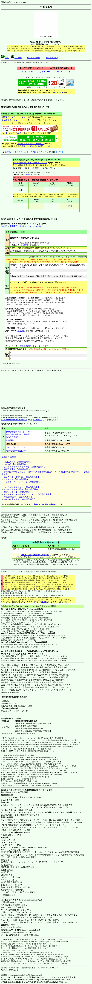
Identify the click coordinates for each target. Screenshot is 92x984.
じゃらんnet (45, 71)
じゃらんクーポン (9, 120)
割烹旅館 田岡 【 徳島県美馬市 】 (18, 497)
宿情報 (28, 174)
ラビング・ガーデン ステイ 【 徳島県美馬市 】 (24, 482)
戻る (7, 58)
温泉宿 (22, 226)
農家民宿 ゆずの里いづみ (17, 451)
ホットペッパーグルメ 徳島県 (13, 654)
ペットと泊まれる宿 (34, 226)
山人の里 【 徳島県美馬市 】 (16, 464)
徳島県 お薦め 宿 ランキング (32, 346)
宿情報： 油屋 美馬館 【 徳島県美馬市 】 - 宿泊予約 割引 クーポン (29, 968)
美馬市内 (13, 226)
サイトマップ (37, 420)
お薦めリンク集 (57, 92)
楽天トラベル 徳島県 (10, 624)
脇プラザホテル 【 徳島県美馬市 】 (19, 492)
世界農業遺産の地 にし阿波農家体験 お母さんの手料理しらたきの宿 (18, 434)
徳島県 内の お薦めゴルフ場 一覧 (35, 555)
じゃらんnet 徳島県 (34, 609)
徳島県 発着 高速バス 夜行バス (30, 144)
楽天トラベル (26, 71)
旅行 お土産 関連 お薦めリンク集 (48, 504)
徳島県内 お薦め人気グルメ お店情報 (20, 152)
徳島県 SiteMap (52, 58)
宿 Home (18, 58)
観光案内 (21, 331)
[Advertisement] (16, 387)
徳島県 (4, 457)
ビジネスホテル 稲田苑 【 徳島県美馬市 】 (22, 489)
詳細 (21, 190)
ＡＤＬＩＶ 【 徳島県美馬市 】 (17, 479)
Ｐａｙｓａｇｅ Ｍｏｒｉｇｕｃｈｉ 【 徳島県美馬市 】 (28, 494)
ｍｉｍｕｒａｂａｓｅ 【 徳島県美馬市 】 (22, 487)
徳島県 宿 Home (33, 58)
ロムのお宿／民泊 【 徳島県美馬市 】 (20, 499)
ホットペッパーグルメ (11, 133)
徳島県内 (4, 226)
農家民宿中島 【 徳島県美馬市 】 (18, 469)
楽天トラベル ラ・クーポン (13, 117)
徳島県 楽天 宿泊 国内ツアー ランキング (30, 163)
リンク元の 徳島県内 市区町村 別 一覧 (14, 420)
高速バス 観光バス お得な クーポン (37, 146)
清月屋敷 (10, 440)
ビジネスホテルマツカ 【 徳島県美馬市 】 (22, 477)
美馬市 (13, 457)
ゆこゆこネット (64, 71)
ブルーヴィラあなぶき (15, 447)
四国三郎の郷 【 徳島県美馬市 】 (18, 462)
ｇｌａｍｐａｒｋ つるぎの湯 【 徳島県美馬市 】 (25, 467)
